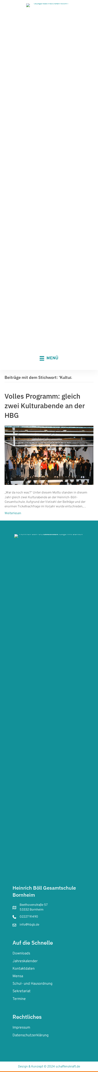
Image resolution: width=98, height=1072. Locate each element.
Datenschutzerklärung (31, 1035)
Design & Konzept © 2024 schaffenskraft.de (49, 1067)
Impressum (21, 1027)
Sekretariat (22, 991)
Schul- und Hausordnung (32, 983)
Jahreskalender (25, 961)
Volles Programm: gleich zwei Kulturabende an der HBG (45, 406)
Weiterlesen (13, 513)
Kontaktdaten (24, 968)
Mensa (18, 976)
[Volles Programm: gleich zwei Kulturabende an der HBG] (49, 455)
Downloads (21, 953)
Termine (19, 999)
